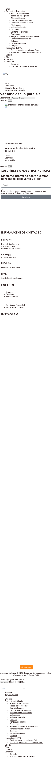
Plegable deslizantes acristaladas (25, 36)
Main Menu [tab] (9, 692)
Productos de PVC (14, 48)
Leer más (9, 158)
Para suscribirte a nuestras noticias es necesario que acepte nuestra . (23, 192)
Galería (9, 55)
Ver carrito (4, 682)
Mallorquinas (16, 25)
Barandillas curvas (18, 43)
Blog (8, 57)
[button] (1, 685)
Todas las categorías (20, 16)
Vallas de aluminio (18, 27)
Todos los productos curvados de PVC (27, 52)
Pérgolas (15, 46)
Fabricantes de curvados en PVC (25, 50)
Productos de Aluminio (15, 11)
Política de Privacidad (24, 193)
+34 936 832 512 (8, 257)
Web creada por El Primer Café (26, 675)
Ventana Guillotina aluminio (22, 23)
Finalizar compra (16, 682)
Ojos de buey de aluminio (21, 20)
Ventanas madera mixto (21, 39)
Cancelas (15, 29)
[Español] (5, 74)
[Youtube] (4, 214)
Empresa (9, 9)
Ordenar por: (5, 98)
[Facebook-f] (4, 205)
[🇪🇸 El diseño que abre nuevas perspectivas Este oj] (13, 580)
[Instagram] (4, 222)
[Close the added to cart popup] (24, 682)
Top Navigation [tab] (11, 695)
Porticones (15, 34)
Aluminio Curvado (18, 18)
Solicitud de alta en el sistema (24, 66)
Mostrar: (4, 100)
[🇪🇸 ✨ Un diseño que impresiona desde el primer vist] (39, 408)
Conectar (10, 62)
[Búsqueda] (24, 688)
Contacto (10, 59)
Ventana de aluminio (19, 32)
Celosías (14, 41)
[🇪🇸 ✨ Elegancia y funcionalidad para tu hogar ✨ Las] (13, 388)
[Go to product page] (23, 123)
